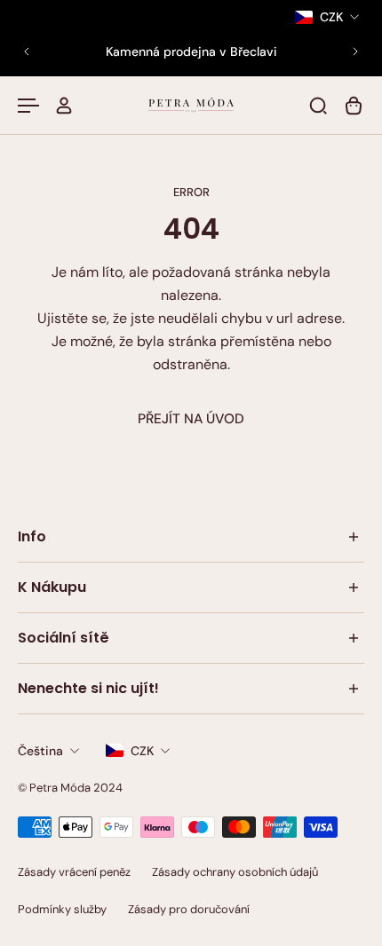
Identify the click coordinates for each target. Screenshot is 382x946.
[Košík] (353, 105)
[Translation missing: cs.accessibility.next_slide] (355, 51)
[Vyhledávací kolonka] (318, 105)
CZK (142, 751)
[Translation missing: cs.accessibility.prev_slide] (27, 51)
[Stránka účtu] (64, 105)
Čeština (40, 751)
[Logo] (191, 105)
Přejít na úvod (191, 419)
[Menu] (28, 105)
